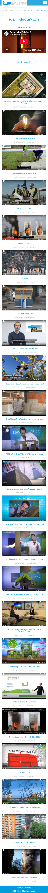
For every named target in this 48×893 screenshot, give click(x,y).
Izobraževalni (31, 107)
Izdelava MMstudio (24, 888)
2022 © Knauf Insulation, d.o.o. (24, 891)
